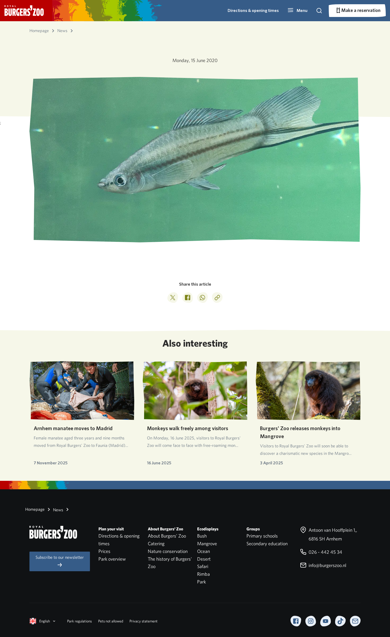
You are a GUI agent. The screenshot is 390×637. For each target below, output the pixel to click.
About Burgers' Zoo (167, 536)
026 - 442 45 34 (324, 552)
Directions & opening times (253, 10)
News (57, 510)
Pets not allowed (110, 621)
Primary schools (262, 536)
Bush (202, 536)
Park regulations (79, 621)
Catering (156, 543)
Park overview (112, 559)
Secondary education (267, 543)
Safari (202, 566)
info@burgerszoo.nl (326, 565)
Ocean (203, 551)
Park (201, 582)
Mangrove (207, 543)
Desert (204, 559)
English (44, 621)
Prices (104, 551)
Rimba (203, 574)
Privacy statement (143, 621)
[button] (297, 11)
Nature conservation (168, 551)
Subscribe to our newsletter (60, 557)
